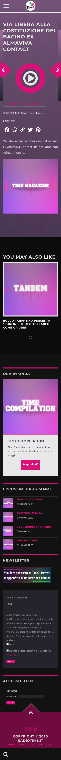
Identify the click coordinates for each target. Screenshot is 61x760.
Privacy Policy (13, 655)
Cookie (48, 744)
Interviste (12, 104)
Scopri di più (30, 289)
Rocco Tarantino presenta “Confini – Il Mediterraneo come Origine (26, 324)
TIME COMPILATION (29, 499)
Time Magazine (34, 104)
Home (12, 744)
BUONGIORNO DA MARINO (34, 527)
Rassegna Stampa (29, 513)
